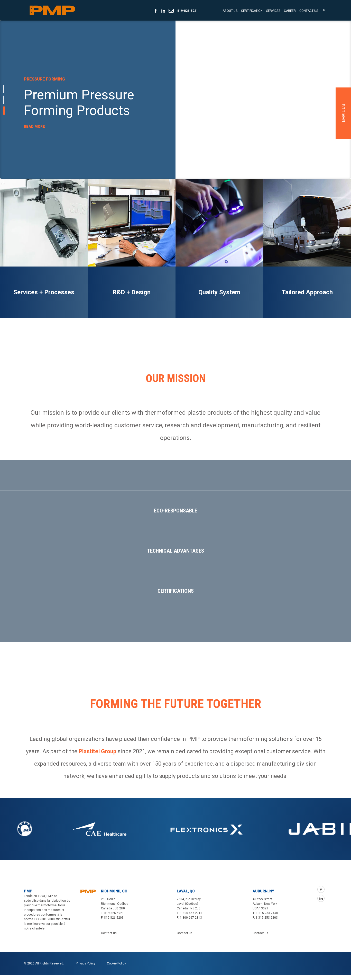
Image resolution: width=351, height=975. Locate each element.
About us (230, 11)
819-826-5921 (187, 11)
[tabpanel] (175, 100)
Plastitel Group (97, 751)
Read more (34, 134)
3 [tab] (3, 110)
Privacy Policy (85, 963)
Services (273, 11)
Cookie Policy (116, 963)
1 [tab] (4, 89)
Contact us (308, 11)
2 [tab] (3, 99)
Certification (252, 11)
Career (290, 11)
